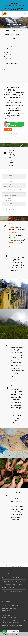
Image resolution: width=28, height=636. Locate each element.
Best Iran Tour (20, 1)
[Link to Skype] (19, 634)
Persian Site (8, 1)
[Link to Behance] (23, 634)
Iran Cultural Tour (15, 135)
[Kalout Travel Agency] (11, 14)
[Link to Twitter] (10, 634)
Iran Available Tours (13, 133)
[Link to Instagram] (12, 634)
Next (26, 21)
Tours (14, 1)
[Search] (21, 14)
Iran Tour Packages (14, 3)
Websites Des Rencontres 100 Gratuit (12, 591)
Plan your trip (8, 129)
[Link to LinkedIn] (8, 634)
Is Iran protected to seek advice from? (12, 581)
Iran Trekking (16, 136)
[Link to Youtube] (17, 634)
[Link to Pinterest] (14, 634)
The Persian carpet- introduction (11, 578)
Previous (1, 21)
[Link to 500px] (21, 634)
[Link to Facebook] (5, 634)
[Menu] (25, 14)
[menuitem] (8, 1)
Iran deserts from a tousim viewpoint (12, 584)
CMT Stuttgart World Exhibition (10, 588)
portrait (8, 138)
